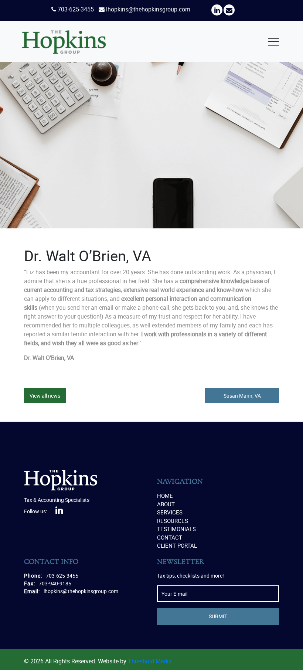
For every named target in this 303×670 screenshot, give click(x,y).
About (166, 504)
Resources (172, 520)
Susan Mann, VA (242, 395)
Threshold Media (150, 661)
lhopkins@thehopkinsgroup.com (148, 9)
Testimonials (176, 529)
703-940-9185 (55, 583)
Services (170, 512)
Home (165, 495)
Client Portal (177, 545)
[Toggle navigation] (273, 41)
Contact (169, 537)
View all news (45, 395)
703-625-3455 (76, 9)
